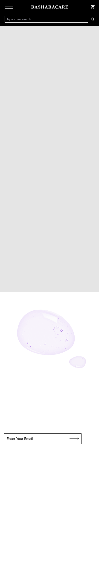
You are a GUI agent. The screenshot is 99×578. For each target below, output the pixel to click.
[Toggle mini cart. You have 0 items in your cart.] (92, 6)
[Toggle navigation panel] (9, 7)
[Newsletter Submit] (74, 438)
